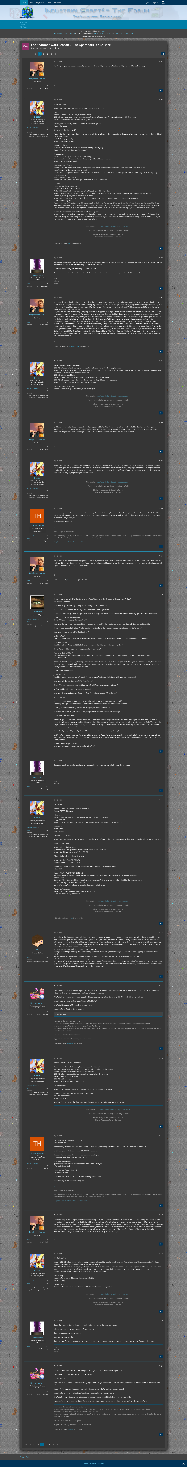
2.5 (70, 33)
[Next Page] (55, 54)
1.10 (121, 33)
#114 (161, 986)
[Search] (163, 2)
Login (147, 3)
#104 (161, 297)
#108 (161, 508)
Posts (28, 86)
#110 (161, 594)
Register (155, 3)
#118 (161, 1253)
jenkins (102, 31)
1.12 (131, 33)
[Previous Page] (24, 54)
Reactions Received (32, 127)
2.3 (66, 33)
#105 (161, 361)
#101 (161, 61)
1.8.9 (111, 33)
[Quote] (161, 90)
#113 (161, 932)
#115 (161, 1058)
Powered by (93, 1464)
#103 (161, 258)
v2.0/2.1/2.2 (58, 33)
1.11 (126, 33)
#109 (161, 556)
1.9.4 (116, 33)
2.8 (81, 33)
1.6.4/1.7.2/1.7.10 (101, 33)
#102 (161, 100)
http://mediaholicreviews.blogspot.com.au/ (112, 226)
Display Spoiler (62, 1014)
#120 (161, 1366)
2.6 (73, 33)
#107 (161, 461)
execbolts (70, 1044)
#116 (161, 1136)
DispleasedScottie (74, 346)
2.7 (77, 33)
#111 (161, 760)
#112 (161, 800)
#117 (161, 1215)
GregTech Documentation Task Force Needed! (71, 542)
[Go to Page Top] (183, 1464)
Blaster (69, 243)
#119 (161, 1320)
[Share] (163, 53)
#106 (161, 422)
